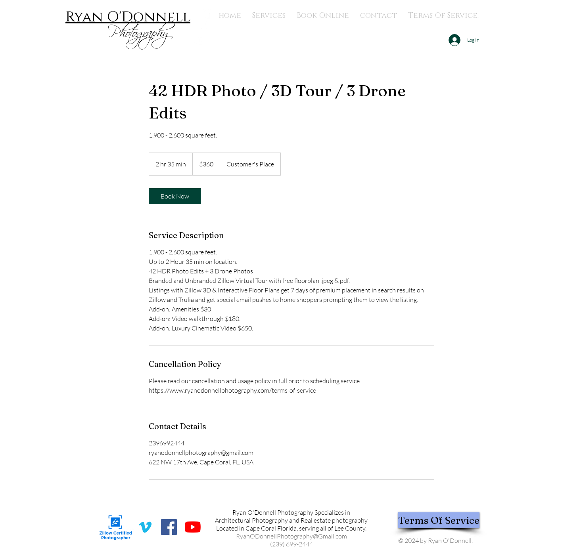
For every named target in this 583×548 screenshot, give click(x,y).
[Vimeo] (145, 527)
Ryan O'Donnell (127, 17)
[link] (175, 196)
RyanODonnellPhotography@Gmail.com (291, 536)
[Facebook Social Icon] (169, 527)
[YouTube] (193, 527)
